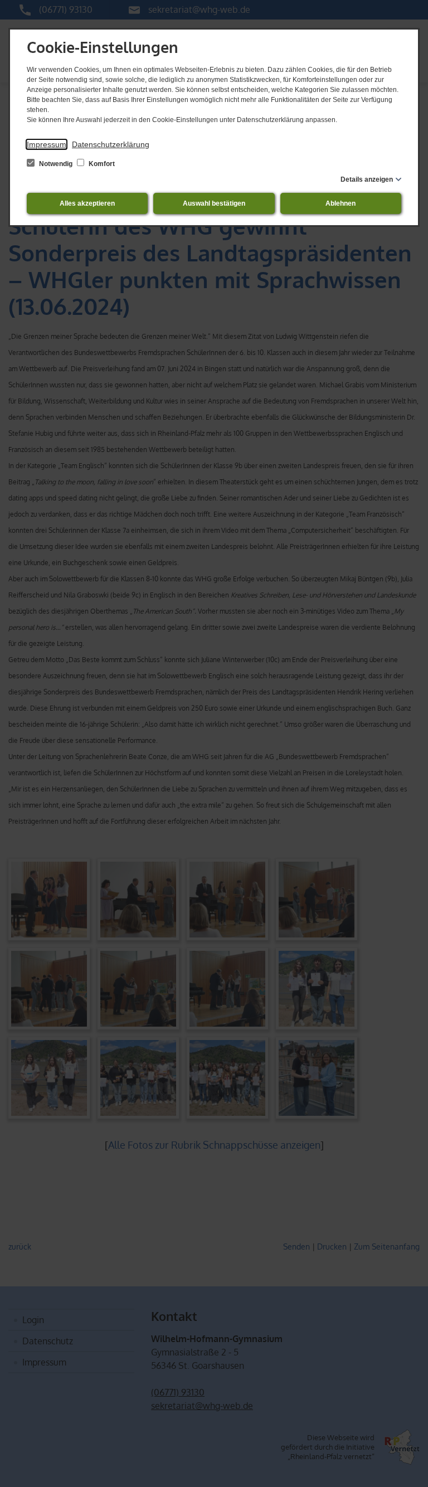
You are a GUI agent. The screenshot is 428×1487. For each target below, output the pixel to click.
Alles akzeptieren (87, 203)
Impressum (46, 144)
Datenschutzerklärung (110, 144)
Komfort (101, 164)
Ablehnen (340, 203)
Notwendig (55, 164)
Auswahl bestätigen (214, 203)
